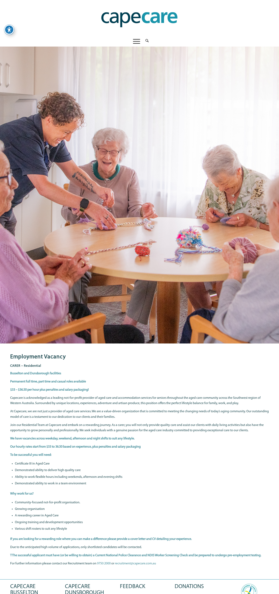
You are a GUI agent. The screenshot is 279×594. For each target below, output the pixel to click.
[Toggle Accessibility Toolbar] (9, 30)
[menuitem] (146, 41)
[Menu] (136, 41)
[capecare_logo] (139, 18)
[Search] (146, 41)
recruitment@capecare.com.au (135, 563)
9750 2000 (104, 563)
